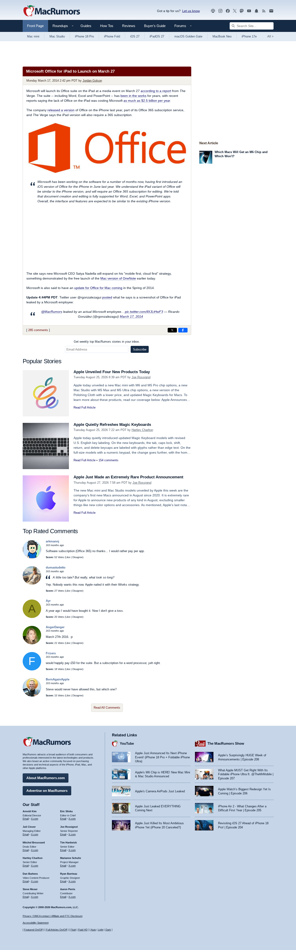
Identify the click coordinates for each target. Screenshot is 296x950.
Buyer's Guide (155, 26)
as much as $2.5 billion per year (146, 100)
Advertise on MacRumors (47, 791)
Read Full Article (85, 407)
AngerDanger (55, 627)
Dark (108, 929)
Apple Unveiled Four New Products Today (112, 372)
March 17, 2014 (131, 316)
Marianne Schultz (70, 858)
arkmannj (52, 541)
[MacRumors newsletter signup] (271, 11)
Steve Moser (30, 889)
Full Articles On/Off (56, 929)
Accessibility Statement (36, 922)
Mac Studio (57, 36)
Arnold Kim (30, 811)
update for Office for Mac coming (98, 288)
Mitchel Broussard (34, 842)
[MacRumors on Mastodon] (241, 11)
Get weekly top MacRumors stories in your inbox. (107, 341)
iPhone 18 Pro (84, 36)
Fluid (73, 929)
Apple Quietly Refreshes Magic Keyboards (112, 424)
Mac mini (33, 36)
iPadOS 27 (157, 36)
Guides (85, 26)
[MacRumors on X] (235, 11)
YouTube (127, 743)
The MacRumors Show (225, 743)
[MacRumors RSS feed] (264, 11)
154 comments (108, 460)
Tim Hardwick (68, 842)
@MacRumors (51, 312)
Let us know (191, 11)
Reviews (128, 26)
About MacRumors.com (45, 778)
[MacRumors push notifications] (256, 11)
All (270, 36)
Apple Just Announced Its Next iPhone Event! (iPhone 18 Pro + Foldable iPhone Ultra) (162, 757)
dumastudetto (55, 567)
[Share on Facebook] (183, 330)
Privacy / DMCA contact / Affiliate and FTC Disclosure (53, 916)
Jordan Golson (92, 80)
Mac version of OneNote (118, 278)
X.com (34, 818)
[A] (32, 617)
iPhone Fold (112, 36)
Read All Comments (107, 707)
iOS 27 (134, 36)
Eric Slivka (66, 811)
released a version (60, 110)
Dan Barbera (30, 873)
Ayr (48, 601)
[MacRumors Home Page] (51, 11)
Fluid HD (83, 929)
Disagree (77, 557)
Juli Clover (29, 826)
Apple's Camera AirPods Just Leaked (160, 791)
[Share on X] (172, 330)
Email (26, 818)
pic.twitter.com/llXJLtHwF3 (144, 312)
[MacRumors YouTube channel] (249, 11)
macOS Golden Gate (188, 36)
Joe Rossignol (141, 377)
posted (107, 297)
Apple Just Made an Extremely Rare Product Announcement (128, 477)
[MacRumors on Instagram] (220, 11)
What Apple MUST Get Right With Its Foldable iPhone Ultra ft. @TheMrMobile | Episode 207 (245, 774)
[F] (32, 669)
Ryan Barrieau (68, 873)
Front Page (35, 26)
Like (68, 557)
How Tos (106, 26)
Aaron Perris (67, 889)
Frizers (51, 653)
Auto (93, 929)
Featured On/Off (33, 929)
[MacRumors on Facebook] (227, 11)
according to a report (156, 91)
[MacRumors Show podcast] (213, 11)
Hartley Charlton (142, 430)
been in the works (133, 96)
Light (100, 929)
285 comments (38, 330)
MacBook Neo (222, 36)
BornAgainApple (57, 679)
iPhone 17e (249, 36)
